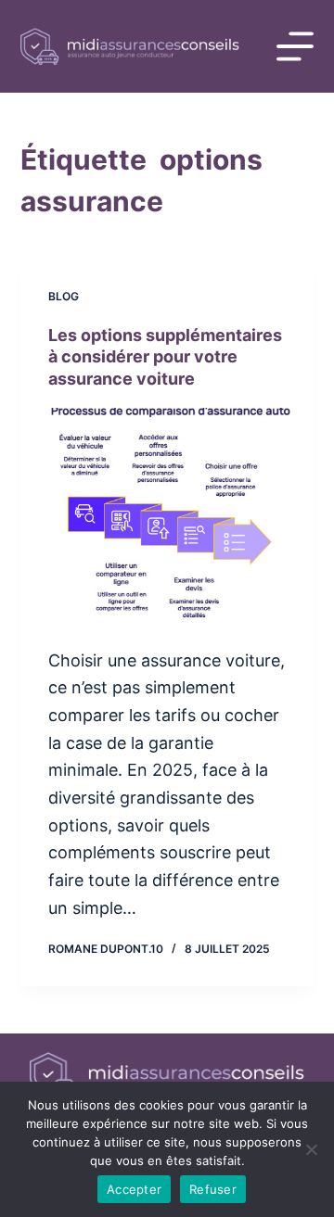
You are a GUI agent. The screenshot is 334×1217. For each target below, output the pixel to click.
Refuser (213, 1189)
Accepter (134, 1189)
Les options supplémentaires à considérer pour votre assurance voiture (165, 356)
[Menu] (295, 46)
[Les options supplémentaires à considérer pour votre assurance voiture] (167, 518)
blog (63, 296)
